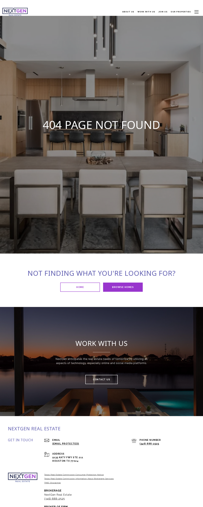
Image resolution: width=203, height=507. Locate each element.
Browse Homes (123, 287)
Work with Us (146, 12)
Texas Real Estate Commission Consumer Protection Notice (74, 475)
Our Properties (181, 12)
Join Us (163, 12)
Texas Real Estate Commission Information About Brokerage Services (79, 479)
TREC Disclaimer (52, 483)
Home (80, 287)
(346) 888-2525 (149, 443)
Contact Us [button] (101, 379)
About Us (128, 12)
